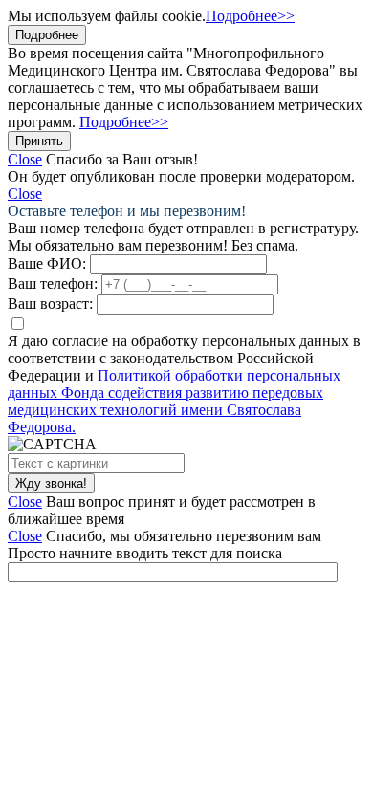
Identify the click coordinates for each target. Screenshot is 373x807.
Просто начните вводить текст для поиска (145, 553)
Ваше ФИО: (47, 263)
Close (25, 159)
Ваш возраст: (50, 303)
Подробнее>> (250, 16)
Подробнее (46, 35)
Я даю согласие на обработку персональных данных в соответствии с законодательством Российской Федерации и (184, 384)
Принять (39, 141)
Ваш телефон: (53, 283)
